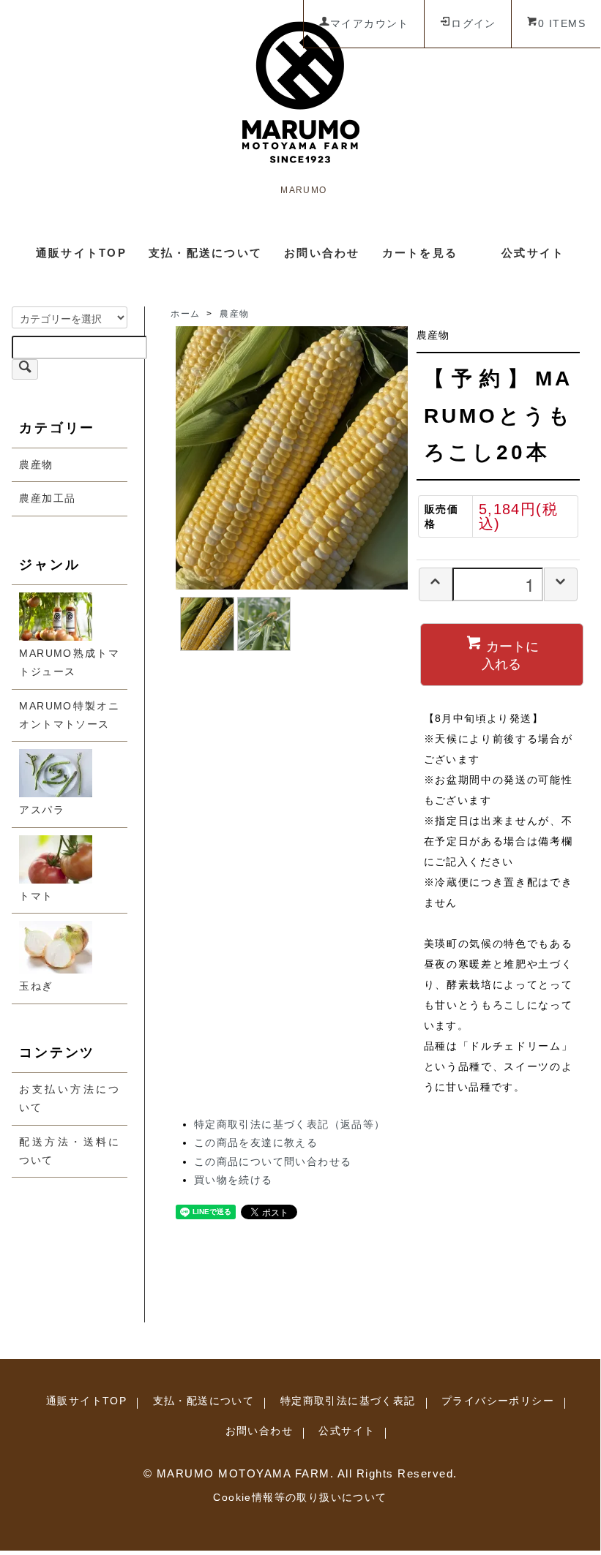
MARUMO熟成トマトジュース (69, 662)
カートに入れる (510, 654)
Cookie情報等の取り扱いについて (300, 1497)
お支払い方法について (69, 1098)
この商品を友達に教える (256, 1142)
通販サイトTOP (81, 252)
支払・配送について (205, 252)
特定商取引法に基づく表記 (348, 1401)
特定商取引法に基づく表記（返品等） (290, 1124)
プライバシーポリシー (497, 1401)
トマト (36, 896)
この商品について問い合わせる (273, 1161)
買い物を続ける (233, 1180)
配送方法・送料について (69, 1151)
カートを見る (420, 252)
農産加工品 (47, 498)
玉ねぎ (36, 986)
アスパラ (41, 810)
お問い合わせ (322, 252)
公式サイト (532, 252)
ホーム (185, 314)
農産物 (36, 464)
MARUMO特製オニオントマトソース (69, 715)
